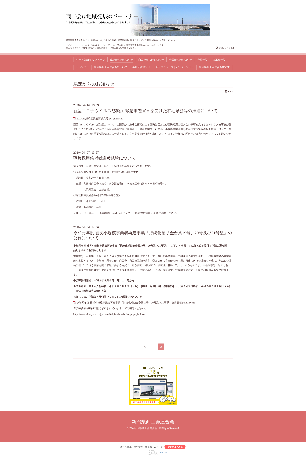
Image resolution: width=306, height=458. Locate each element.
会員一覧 (202, 59)
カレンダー (82, 67)
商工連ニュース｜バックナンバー (175, 67)
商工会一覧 (219, 59)
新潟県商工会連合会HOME (214, 67)
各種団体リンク (141, 67)
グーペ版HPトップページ (90, 59)
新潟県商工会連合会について (110, 67)
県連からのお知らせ (121, 59)
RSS (230, 91)
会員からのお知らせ (180, 59)
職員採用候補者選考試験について (104, 158)
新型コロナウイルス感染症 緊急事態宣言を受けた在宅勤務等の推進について (145, 110)
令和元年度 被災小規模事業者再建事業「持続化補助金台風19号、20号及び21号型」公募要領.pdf (131, 302)
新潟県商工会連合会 (153, 421)
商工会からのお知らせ (151, 59)
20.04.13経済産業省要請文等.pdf (94, 118)
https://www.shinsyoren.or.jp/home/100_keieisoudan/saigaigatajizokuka (109, 314)
